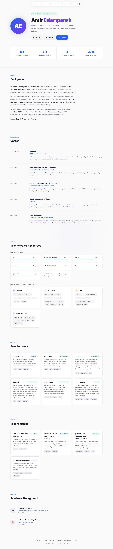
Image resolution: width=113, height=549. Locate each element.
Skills (50, 4)
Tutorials (64, 4)
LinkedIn (50, 37)
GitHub (38, 37)
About (35, 4)
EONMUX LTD (68, 540)
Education (73, 4)
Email (76, 540)
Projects (57, 4)
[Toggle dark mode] (79, 3)
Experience (43, 4)
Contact (63, 37)
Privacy (45, 540)
